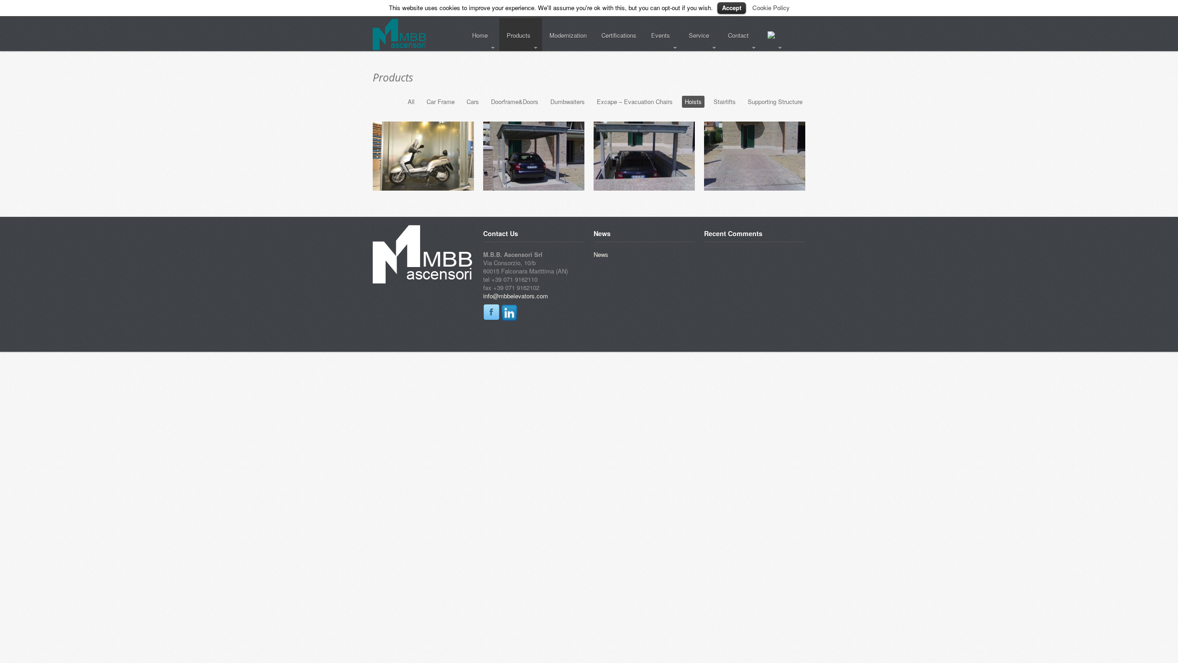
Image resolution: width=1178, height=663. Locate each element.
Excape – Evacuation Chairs (635, 101)
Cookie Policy (771, 7)
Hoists (693, 101)
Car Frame (441, 101)
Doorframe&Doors (514, 101)
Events (657, 35)
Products (515, 35)
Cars (473, 101)
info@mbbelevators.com (515, 295)
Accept (731, 7)
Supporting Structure (775, 101)
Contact (735, 35)
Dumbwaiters (567, 101)
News (601, 254)
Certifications (618, 35)
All (411, 101)
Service (695, 35)
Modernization (568, 35)
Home (476, 35)
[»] (773, 36)
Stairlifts (725, 101)
